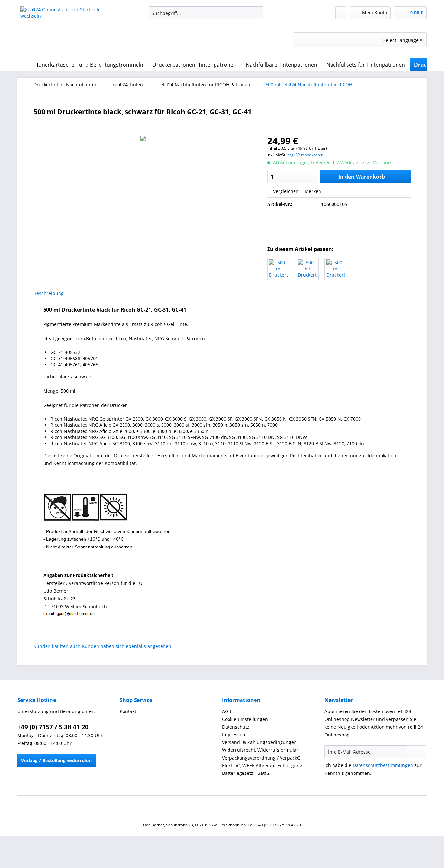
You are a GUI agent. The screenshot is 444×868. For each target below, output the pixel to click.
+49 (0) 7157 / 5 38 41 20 (53, 727)
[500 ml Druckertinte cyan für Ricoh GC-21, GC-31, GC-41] (278, 269)
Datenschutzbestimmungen (383, 765)
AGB (226, 711)
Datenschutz (235, 727)
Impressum (234, 734)
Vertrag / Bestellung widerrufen (56, 760)
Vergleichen (285, 191)
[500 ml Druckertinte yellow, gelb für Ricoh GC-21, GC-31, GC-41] (335, 269)
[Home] (23, 64)
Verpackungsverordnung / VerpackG (261, 758)
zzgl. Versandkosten (305, 154)
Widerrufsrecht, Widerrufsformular (260, 750)
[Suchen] (257, 12)
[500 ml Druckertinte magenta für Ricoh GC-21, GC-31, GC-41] (307, 269)
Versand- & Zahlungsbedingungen (259, 742)
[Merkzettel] (341, 12)
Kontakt (128, 711)
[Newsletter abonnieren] (416, 751)
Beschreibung (48, 293)
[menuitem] (206, 16)
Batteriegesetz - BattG (245, 773)
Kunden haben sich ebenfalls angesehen (126, 646)
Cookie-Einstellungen (245, 719)
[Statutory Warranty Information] (339, 226)
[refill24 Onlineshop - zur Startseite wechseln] (69, 30)
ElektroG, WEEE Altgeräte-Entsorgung (262, 765)
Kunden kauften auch (57, 646)
